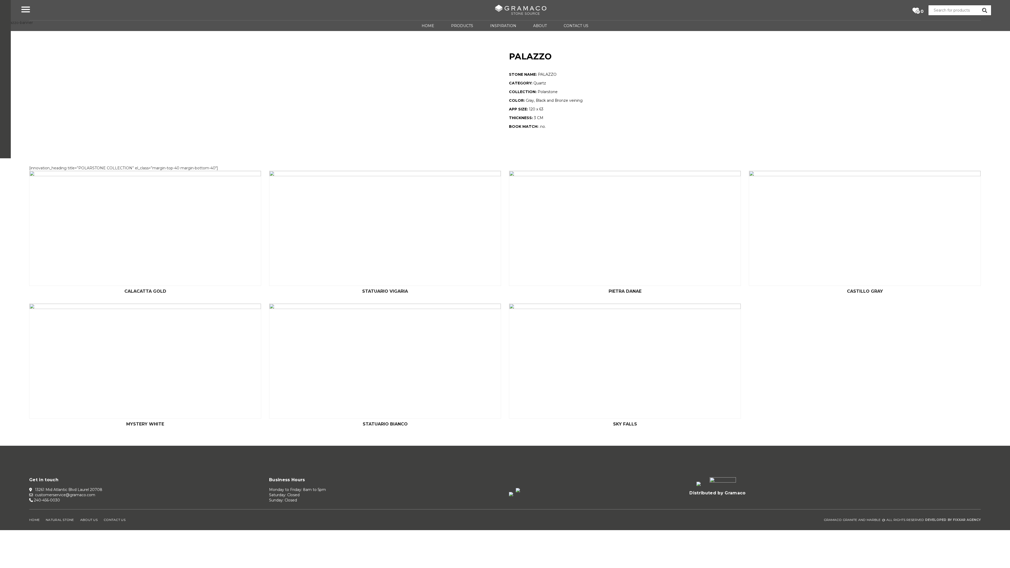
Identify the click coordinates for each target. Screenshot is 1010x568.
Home (34, 520)
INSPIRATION (503, 25)
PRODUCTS (462, 25)
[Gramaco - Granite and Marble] (520, 10)
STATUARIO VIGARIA (385, 291)
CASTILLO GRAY (865, 291)
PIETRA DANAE (625, 291)
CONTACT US (576, 25)
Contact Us (114, 520)
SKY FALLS (625, 424)
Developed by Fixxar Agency (953, 520)
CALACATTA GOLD (145, 291)
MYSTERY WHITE (145, 424)
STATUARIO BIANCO (385, 424)
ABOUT (540, 25)
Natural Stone (60, 520)
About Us (89, 520)
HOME (428, 25)
